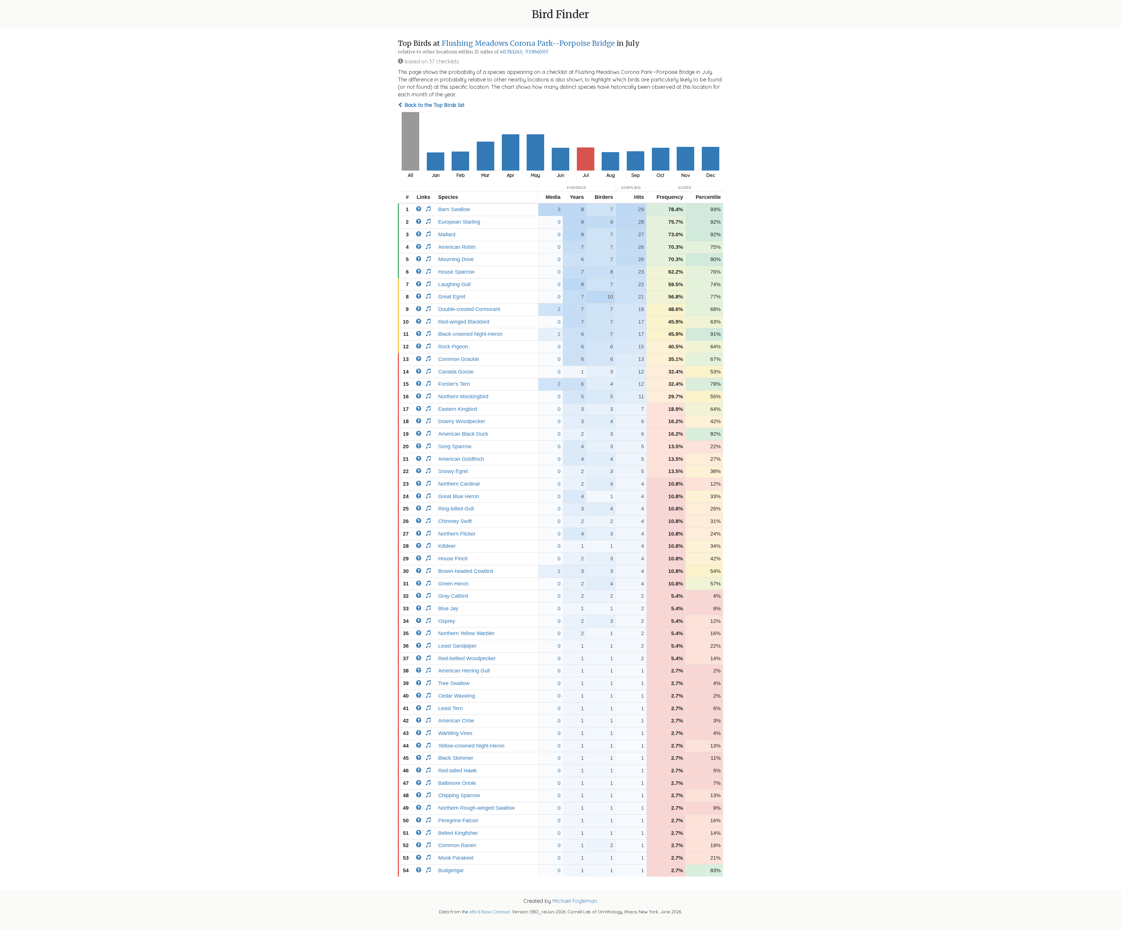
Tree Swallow (453, 683)
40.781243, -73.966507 (524, 52)
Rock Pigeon (453, 347)
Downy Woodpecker (461, 421)
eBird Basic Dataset (489, 912)
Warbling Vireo (455, 733)
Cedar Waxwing (456, 696)
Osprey (446, 621)
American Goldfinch (461, 459)
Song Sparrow (454, 446)
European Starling (459, 222)
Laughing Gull (454, 284)
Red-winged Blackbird (463, 322)
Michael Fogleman (574, 901)
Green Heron (453, 584)
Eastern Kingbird (457, 409)
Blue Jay (448, 608)
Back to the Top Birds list (433, 105)
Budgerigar (451, 870)
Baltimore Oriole (457, 783)
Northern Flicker (457, 534)
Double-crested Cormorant (469, 309)
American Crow (456, 721)
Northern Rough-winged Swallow (476, 808)
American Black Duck (463, 434)
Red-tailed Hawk (457, 770)
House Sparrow (456, 272)
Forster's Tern (454, 384)
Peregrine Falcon (458, 820)
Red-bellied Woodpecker (467, 658)
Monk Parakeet (456, 858)
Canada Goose (456, 372)
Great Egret (451, 297)
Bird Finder (560, 14)
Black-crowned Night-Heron (470, 334)
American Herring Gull (464, 671)
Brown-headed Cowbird (465, 571)
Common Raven (457, 845)
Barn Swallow (454, 209)
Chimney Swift (455, 521)
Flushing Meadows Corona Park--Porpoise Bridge (528, 43)
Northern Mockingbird (463, 396)
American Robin (457, 247)
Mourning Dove (456, 259)
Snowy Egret (453, 471)
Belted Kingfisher (458, 833)
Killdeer (447, 546)
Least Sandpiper (457, 646)
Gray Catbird (453, 596)
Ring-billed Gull (456, 509)
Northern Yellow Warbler (466, 633)
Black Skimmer (455, 758)
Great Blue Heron (458, 496)
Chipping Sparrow (459, 795)
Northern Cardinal (459, 484)
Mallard (446, 234)
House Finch (453, 559)
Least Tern (450, 708)
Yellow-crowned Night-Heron (471, 746)
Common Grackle (458, 359)
